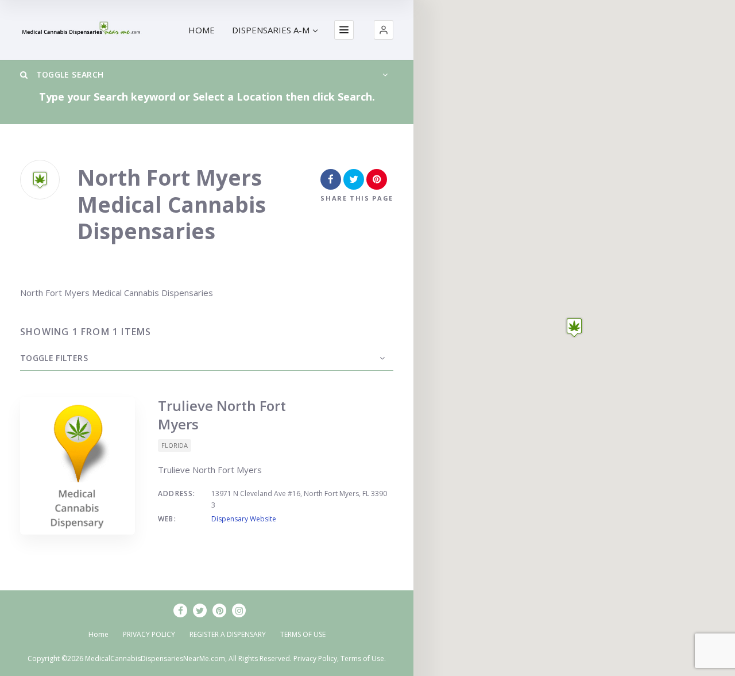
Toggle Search (68, 74)
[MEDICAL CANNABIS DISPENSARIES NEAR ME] (82, 30)
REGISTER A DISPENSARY (227, 634)
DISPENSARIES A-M (271, 30)
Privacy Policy (315, 658)
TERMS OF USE (303, 634)
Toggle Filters (54, 357)
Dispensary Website (243, 519)
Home (98, 634)
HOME (201, 30)
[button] (383, 30)
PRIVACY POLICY (149, 634)
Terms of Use (362, 658)
